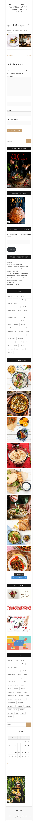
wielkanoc (27, 342)
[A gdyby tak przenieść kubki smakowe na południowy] (19, 377)
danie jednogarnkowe (13, 307)
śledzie (22, 349)
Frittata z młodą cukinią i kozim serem (17, 275)
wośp (15, 345)
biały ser (10, 296)
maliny (23, 324)
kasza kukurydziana (13, 321)
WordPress (20, 818)
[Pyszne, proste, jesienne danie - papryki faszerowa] (19, 558)
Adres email (10, 110)
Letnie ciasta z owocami (13, 284)
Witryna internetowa (12, 119)
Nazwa (9, 101)
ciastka (22, 299)
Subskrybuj (11, 249)
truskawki (19, 342)
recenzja (10, 335)
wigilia (9, 345)
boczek (22, 296)
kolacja (9, 324)
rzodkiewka (18, 335)
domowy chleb (11, 310)
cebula (15, 299)
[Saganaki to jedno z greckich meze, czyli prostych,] (19, 532)
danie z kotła (25, 307)
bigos (16, 296)
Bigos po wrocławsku (12, 271)
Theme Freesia (22, 816)
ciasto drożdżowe (12, 303)
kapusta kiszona (12, 317)
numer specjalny (12, 331)
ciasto (28, 299)
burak (9, 299)
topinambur (11, 342)
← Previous (10, 55)
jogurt (21, 314)
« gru (8, 763)
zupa (17, 349)
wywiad (22, 345)
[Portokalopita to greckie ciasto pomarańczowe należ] (19, 429)
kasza (25, 317)
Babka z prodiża (11, 282)
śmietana (10, 352)
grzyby (25, 310)
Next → (29, 55)
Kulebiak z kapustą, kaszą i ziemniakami (17, 273)
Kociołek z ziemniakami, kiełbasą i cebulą (18, 266)
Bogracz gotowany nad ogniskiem (16, 269)
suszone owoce (11, 338)
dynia (19, 310)
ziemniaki (10, 349)
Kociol (9, 30)
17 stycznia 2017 (18, 30)
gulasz (9, 314)
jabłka (15, 314)
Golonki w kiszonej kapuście (14, 264)
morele (25, 328)
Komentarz (10, 76)
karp (20, 317)
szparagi (20, 338)
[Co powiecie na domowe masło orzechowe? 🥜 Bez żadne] (19, 455)
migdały (19, 328)
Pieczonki (9, 262)
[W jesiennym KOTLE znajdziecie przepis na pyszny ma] (19, 507)
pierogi (27, 331)
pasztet (21, 331)
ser (24, 335)
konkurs (16, 324)
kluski (22, 321)
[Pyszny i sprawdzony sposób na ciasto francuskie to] (19, 403)
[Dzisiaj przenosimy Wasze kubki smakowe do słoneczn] (19, 481)
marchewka (11, 328)
